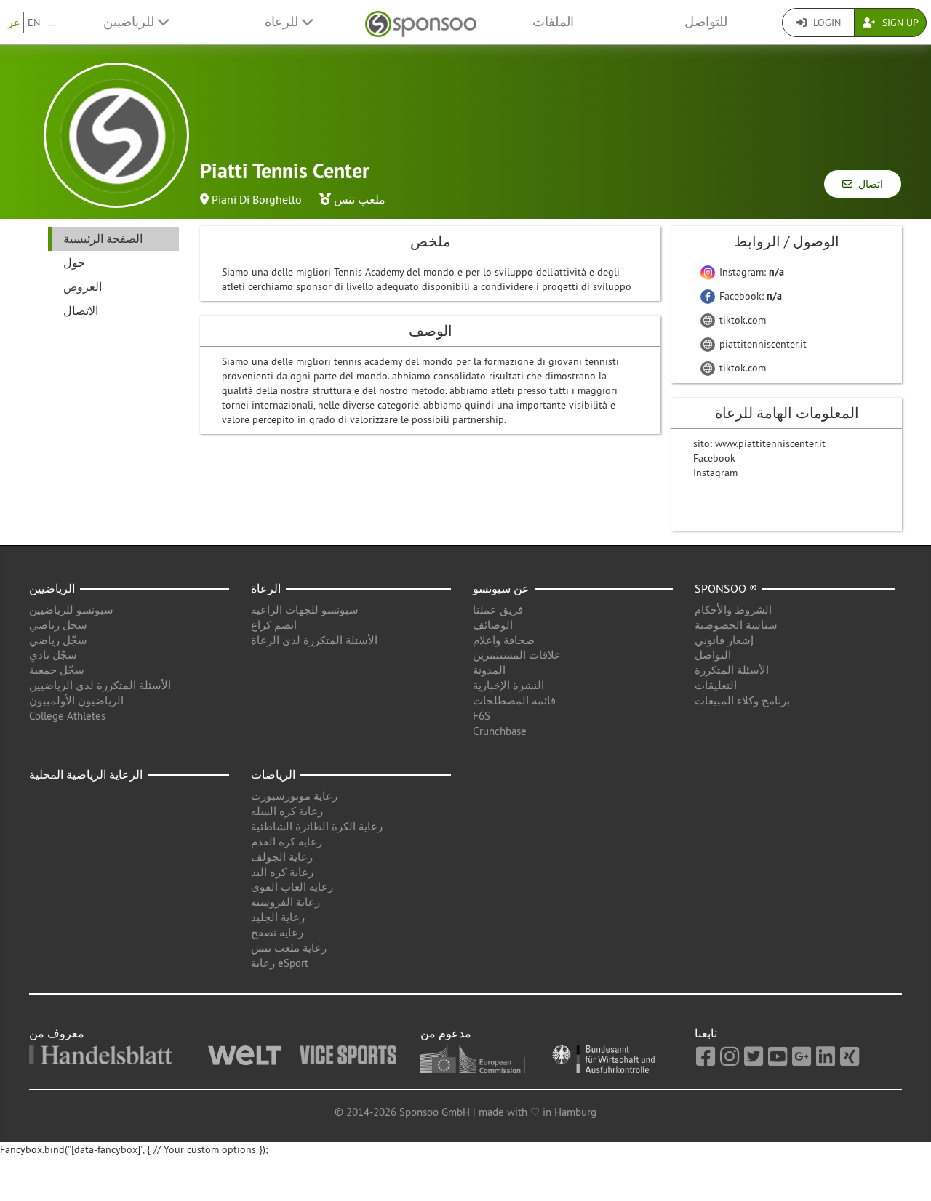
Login (825, 22)
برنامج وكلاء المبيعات (742, 700)
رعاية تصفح (277, 932)
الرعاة (266, 588)
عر (14, 22)
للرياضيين (130, 22)
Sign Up (899, 22)
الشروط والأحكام (733, 609)
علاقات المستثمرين (517, 655)
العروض (82, 286)
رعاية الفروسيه (285, 902)
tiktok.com (741, 319)
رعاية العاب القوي (292, 886)
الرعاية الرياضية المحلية (86, 774)
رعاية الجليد (278, 917)
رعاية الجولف (282, 857)
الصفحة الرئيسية (103, 238)
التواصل (713, 655)
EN (34, 22)
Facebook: (749, 295)
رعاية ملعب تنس (289, 948)
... (52, 22)
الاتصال (80, 310)
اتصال (867, 183)
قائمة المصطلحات (514, 700)
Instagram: (750, 271)
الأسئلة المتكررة (732, 670)
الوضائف (493, 625)
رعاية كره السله (287, 811)
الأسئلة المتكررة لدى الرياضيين (100, 685)
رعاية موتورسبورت (294, 796)
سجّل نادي (53, 655)
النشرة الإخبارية (508, 685)
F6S (481, 716)
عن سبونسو (501, 588)
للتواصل (705, 22)
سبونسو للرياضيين (71, 609)
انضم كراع (274, 625)
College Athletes (67, 716)
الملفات (553, 22)
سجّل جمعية (56, 670)
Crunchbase (500, 731)
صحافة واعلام (504, 640)
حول (74, 262)
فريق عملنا (498, 609)
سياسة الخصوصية (736, 625)
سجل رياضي (58, 625)
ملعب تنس (359, 199)
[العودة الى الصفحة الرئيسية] (420, 22)
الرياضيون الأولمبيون (76, 700)
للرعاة (283, 22)
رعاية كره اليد (282, 872)
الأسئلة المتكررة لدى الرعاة (314, 640)
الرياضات (273, 774)
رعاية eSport (279, 963)
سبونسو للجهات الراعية (305, 609)
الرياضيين (52, 588)
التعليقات (716, 685)
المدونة (489, 670)
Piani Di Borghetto (257, 199)
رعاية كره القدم (286, 841)
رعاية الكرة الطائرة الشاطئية (317, 826)
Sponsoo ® (726, 588)
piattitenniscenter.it (761, 343)
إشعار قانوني (724, 640)
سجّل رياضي (58, 640)
